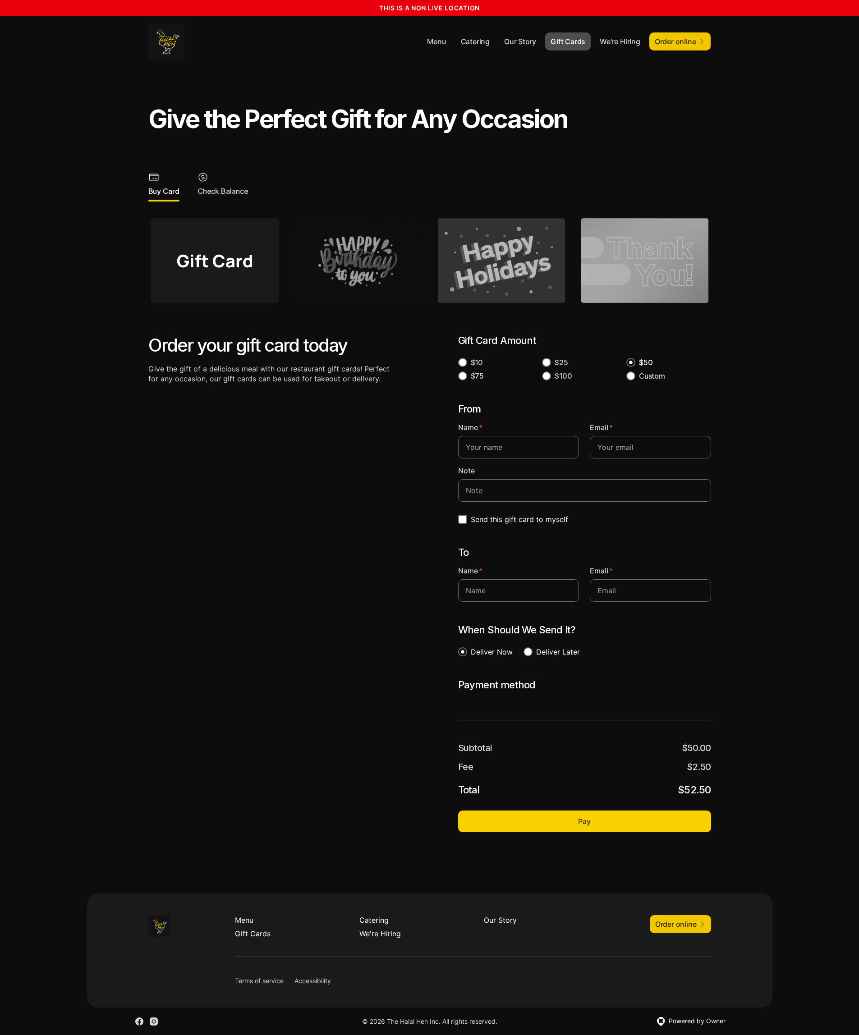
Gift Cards (568, 41)
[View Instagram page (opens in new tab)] (153, 1021)
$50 (646, 362)
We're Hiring (620, 41)
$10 (477, 362)
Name (470, 427)
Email (601, 427)
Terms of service (259, 981)
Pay (584, 821)
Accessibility (312, 981)
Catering (475, 41)
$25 (561, 362)
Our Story (520, 41)
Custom (652, 375)
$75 (477, 375)
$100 (563, 375)
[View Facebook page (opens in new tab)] (139, 1021)
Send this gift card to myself (519, 519)
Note (466, 470)
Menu (436, 41)
